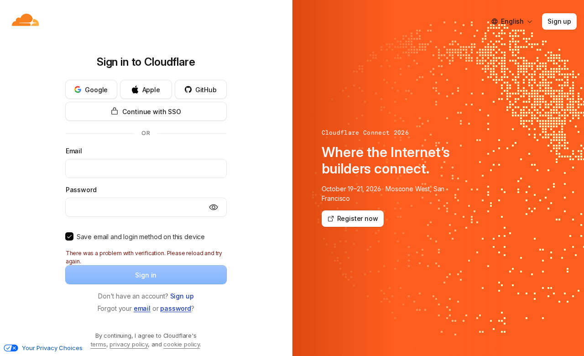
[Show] (213, 207)
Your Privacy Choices (52, 347)
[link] (182, 296)
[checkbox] (69, 236)
